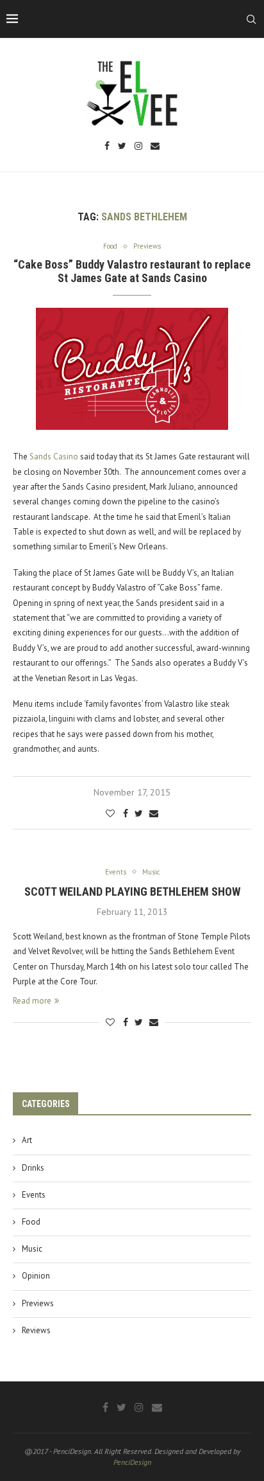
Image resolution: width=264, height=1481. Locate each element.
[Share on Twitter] (139, 813)
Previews (38, 1303)
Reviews (36, 1330)
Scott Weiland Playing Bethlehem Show (132, 891)
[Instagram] (138, 146)
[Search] (251, 19)
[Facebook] (107, 146)
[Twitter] (122, 146)
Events (33, 1194)
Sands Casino (53, 456)
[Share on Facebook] (125, 813)
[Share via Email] (153, 813)
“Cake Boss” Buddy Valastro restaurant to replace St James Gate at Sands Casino (132, 271)
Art (27, 1140)
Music (32, 1248)
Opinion (36, 1275)
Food (31, 1221)
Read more (32, 1000)
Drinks (33, 1167)
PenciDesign (132, 1462)
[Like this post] (110, 813)
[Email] (155, 146)
